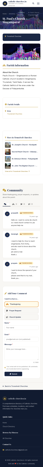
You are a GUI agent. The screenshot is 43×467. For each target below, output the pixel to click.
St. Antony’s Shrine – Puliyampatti (25, 159)
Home (5, 14)
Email (7, 334)
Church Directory (9, 426)
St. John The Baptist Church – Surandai (25, 166)
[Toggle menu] (38, 3)
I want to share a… (11, 299)
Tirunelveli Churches (21, 14)
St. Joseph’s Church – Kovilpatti (24, 145)
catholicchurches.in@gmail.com (16, 450)
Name (7, 323)
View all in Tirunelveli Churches (16, 171)
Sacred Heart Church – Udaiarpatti (25, 152)
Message (9, 344)
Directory (12, 14)
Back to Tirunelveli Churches (16, 386)
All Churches (7, 438)
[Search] (33, 3)
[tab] (6, 204)
